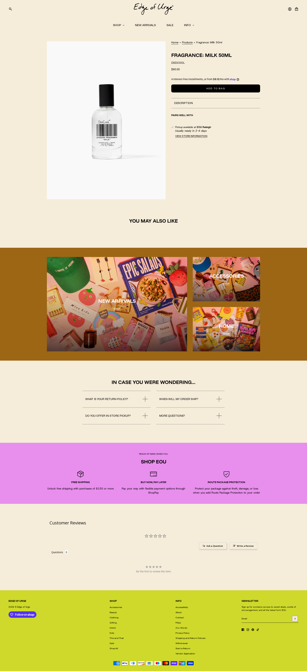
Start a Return (183, 648)
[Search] (10, 9)
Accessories (116, 607)
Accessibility (182, 607)
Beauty (113, 612)
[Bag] (296, 9)
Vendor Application (185, 653)
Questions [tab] (57, 552)
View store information (191, 136)
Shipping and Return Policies (190, 638)
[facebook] (243, 630)
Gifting (113, 622)
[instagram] (248, 630)
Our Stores (181, 627)
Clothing (114, 617)
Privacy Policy (182, 633)
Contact (180, 617)
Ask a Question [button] (214, 545)
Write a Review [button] (245, 545)
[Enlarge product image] (106, 120)
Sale (112, 643)
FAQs (178, 622)
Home (174, 42)
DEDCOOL (178, 63)
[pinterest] (253, 630)
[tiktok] (258, 630)
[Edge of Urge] (153, 9)
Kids (112, 633)
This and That (117, 638)
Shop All (114, 648)
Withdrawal (182, 643)
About (179, 612)
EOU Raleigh (204, 127)
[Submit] (295, 618)
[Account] (290, 9)
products (187, 42)
